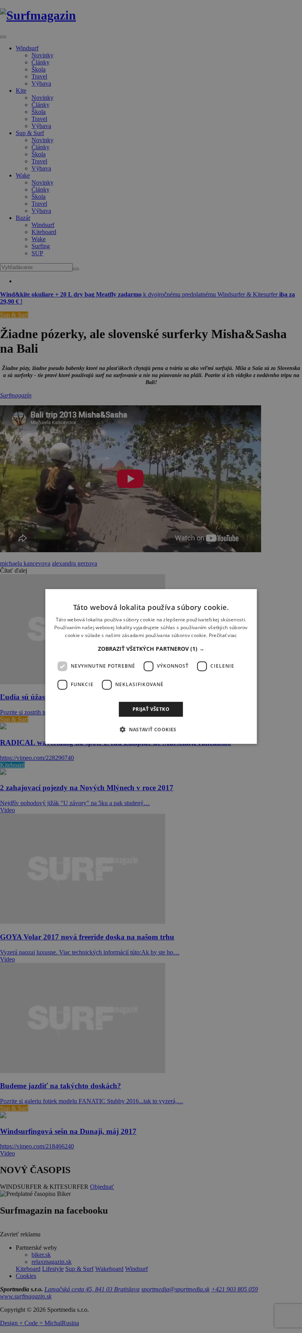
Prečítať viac (223, 635)
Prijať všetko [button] (151, 709)
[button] (151, 648)
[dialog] (151, 666)
